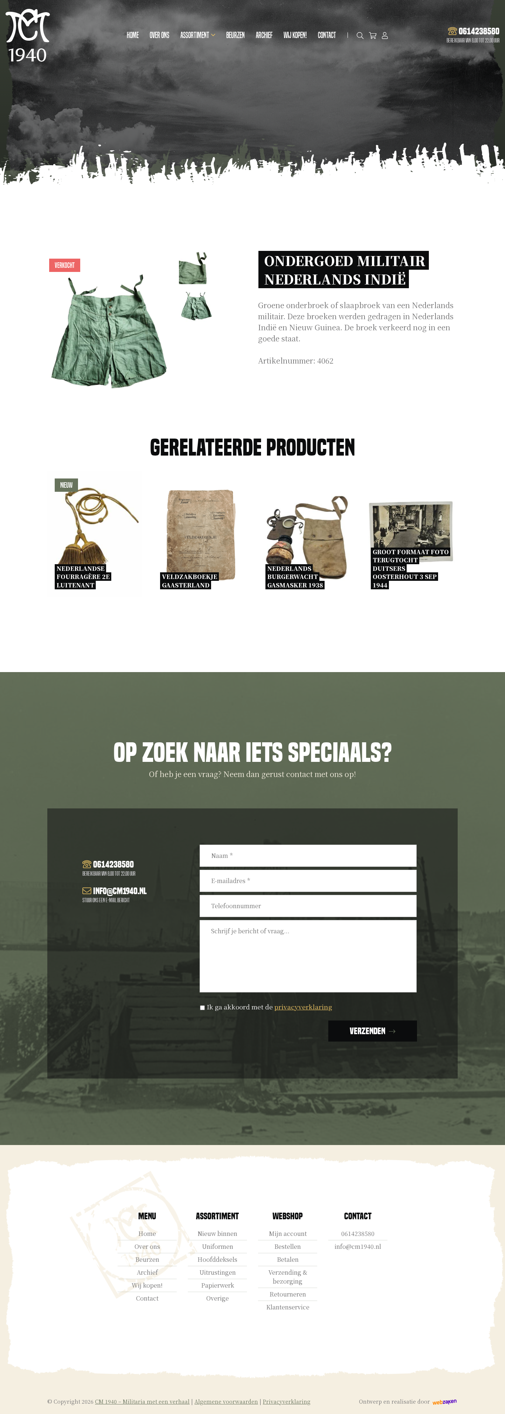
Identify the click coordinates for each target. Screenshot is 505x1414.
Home (133, 35)
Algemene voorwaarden (226, 1401)
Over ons (159, 35)
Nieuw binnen (217, 1233)
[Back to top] (491, 1400)
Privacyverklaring (287, 1401)
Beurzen (235, 35)
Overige (217, 1298)
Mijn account (288, 1233)
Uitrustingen (217, 1272)
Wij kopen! (295, 35)
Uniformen (217, 1246)
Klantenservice (287, 1307)
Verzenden (367, 1031)
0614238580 (357, 1233)
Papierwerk (217, 1285)
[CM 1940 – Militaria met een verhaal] (28, 35)
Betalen (288, 1259)
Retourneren (288, 1294)
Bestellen (287, 1246)
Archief (264, 35)
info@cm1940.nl (358, 1246)
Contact (327, 35)
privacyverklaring (303, 1006)
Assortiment (194, 35)
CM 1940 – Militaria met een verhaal (142, 1401)
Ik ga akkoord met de (269, 1006)
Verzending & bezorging (287, 1276)
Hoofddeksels (217, 1259)
